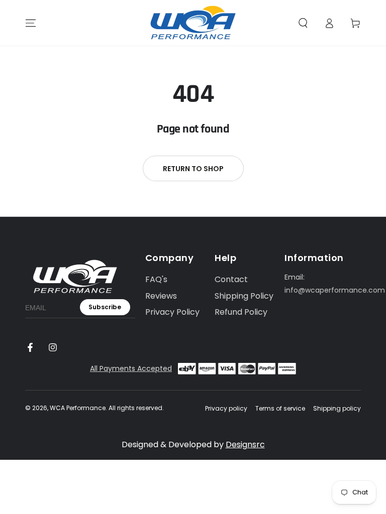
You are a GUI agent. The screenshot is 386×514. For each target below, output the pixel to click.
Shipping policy (337, 409)
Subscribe (104, 307)
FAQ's (156, 279)
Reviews (161, 296)
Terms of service (280, 409)
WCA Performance (78, 408)
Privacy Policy (172, 312)
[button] (303, 23)
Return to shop (193, 169)
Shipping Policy (244, 296)
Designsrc (245, 444)
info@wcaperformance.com (334, 290)
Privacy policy (226, 409)
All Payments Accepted (131, 368)
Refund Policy (241, 312)
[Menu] (31, 23)
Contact (231, 279)
